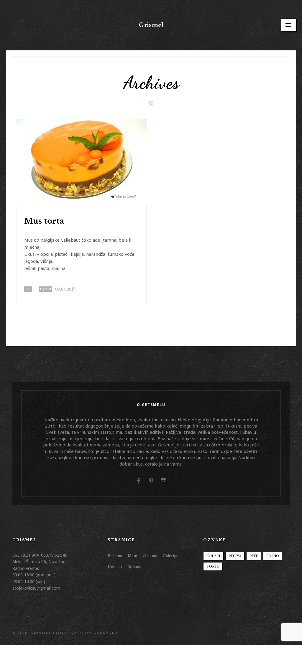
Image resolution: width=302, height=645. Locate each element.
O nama (150, 556)
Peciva (235, 556)
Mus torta (44, 221)
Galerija (170, 556)
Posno (272, 556)
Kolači (213, 556)
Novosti (115, 567)
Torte (212, 566)
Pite (254, 556)
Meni (132, 556)
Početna (115, 556)
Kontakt (134, 567)
